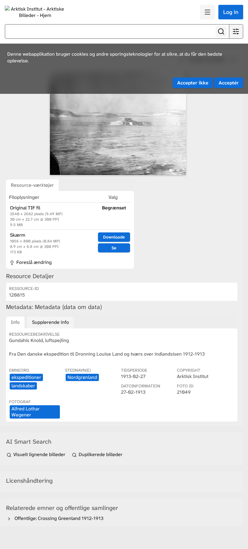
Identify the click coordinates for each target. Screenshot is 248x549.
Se (114, 248)
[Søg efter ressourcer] (221, 31)
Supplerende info (50, 322)
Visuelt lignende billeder (39, 454)
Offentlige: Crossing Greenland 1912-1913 (57, 518)
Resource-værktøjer (32, 185)
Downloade (114, 237)
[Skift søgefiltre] (236, 31)
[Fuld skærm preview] (118, 123)
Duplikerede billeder (99, 454)
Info (15, 322)
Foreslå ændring (33, 262)
